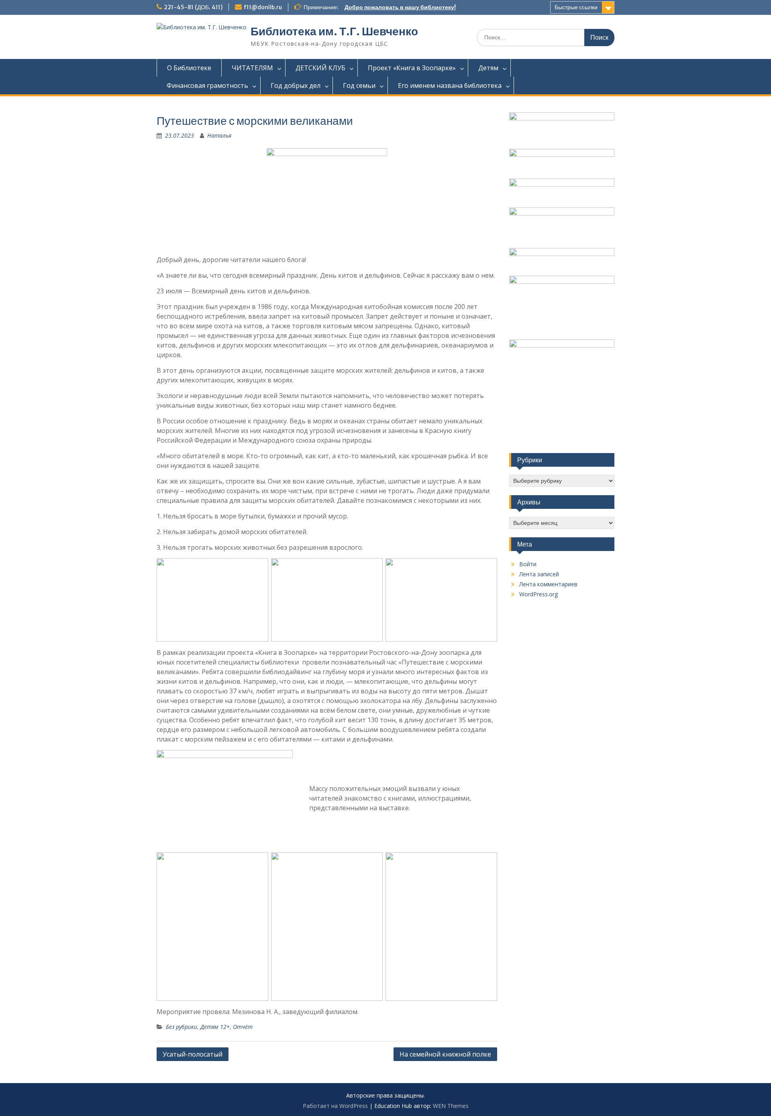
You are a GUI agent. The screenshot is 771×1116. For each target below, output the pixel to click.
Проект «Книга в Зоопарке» (412, 67)
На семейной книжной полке (445, 1054)
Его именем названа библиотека (450, 85)
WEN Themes (451, 1106)
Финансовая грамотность (207, 85)
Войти (527, 564)
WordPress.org (538, 594)
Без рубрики (181, 1027)
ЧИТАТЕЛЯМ (252, 67)
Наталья (219, 135)
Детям (488, 67)
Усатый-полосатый (192, 1054)
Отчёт (243, 1027)
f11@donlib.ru (263, 7)
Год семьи (359, 85)
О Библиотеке (189, 67)
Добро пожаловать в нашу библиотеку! (400, 7)
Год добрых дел (295, 85)
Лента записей (539, 574)
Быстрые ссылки (576, 7)
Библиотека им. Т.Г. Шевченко (334, 31)
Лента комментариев (548, 584)
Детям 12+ (215, 1027)
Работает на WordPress (335, 1106)
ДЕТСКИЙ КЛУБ (320, 67)
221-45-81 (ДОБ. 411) (193, 7)
